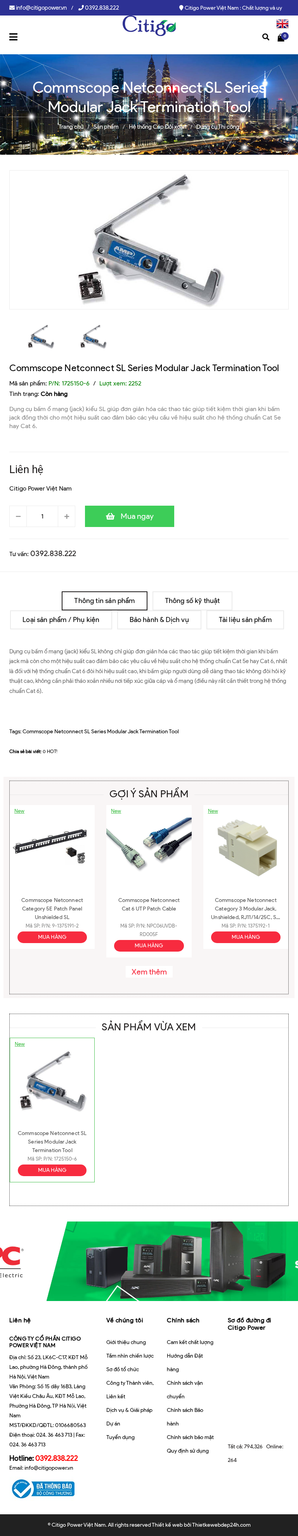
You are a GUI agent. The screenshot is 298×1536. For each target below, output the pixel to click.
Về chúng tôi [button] (124, 1320)
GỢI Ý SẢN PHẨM (149, 794)
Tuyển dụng (120, 1437)
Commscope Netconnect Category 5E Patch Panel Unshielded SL (52, 909)
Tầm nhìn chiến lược (130, 1356)
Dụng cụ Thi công (217, 126)
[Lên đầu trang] (278, 1510)
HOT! (52, 751)
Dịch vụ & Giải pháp (129, 1410)
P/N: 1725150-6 (60, 1159)
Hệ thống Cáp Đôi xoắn (157, 126)
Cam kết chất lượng (190, 1342)
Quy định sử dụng (188, 1451)
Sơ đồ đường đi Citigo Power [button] (250, 1324)
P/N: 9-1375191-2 (60, 926)
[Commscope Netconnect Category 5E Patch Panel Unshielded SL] (52, 847)
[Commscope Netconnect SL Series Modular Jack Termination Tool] (52, 1080)
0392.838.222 (102, 7)
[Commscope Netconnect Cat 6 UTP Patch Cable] (148, 847)
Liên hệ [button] (20, 1320)
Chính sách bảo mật (190, 1437)
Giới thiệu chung (126, 1342)
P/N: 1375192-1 (253, 926)
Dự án (113, 1423)
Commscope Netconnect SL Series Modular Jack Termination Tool (144, 367)
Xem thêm (149, 971)
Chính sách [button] (183, 1320)
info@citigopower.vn (41, 7)
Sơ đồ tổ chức (122, 1369)
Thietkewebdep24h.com (221, 1525)
